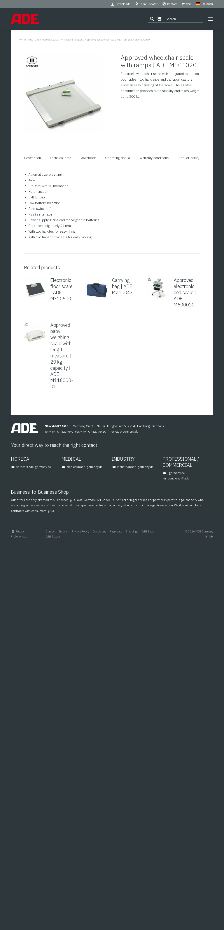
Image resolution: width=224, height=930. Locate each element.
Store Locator (149, 4)
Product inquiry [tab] (188, 158)
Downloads (123, 4)
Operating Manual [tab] (118, 158)
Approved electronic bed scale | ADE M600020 (185, 292)
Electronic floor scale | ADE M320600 (61, 289)
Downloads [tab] (88, 158)
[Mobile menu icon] (210, 19)
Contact (172, 4)
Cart (188, 4)
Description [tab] (32, 158)
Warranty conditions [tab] (154, 158)
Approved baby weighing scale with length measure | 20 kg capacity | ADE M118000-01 (61, 355)
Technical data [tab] (60, 158)
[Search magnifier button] (152, 19)
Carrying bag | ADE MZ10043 (122, 286)
